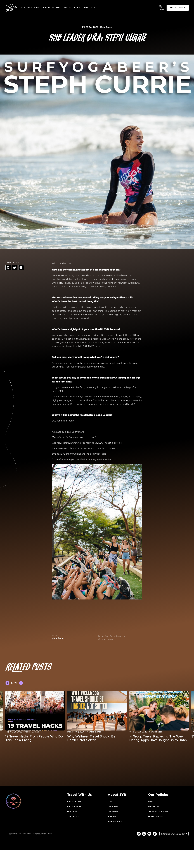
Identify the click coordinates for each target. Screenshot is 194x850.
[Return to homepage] (11, 7)
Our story (113, 807)
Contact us (153, 807)
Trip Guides (73, 816)
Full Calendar (74, 807)
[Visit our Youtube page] (149, 834)
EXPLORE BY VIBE (30, 7)
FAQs (150, 802)
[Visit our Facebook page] (139, 834)
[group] (35, 716)
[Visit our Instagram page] (144, 834)
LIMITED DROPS (72, 7)
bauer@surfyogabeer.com (112, 636)
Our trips (72, 811)
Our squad (113, 811)
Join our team (115, 821)
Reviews (112, 816)
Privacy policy (155, 816)
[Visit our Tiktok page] (155, 834)
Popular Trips (74, 802)
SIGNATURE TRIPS (51, 7)
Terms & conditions (158, 811)
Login (161, 9)
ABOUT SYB (89, 7)
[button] (7, 683)
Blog (110, 802)
